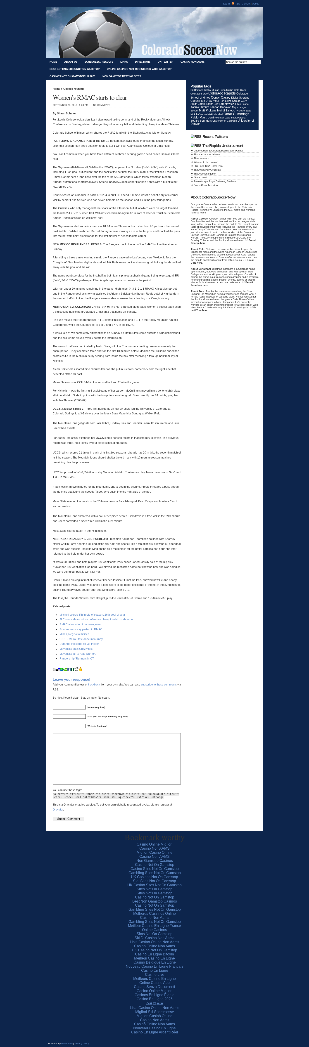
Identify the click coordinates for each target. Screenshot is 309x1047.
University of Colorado (224, 120)
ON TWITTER (165, 61)
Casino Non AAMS (154, 848)
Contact (246, 3)
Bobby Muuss (211, 90)
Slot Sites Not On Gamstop (154, 881)
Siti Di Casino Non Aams (154, 938)
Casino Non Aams (192, 61)
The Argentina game (205, 173)
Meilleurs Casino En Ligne (154, 979)
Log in (226, 3)
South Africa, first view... (207, 185)
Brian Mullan (226, 90)
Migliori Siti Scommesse (154, 1012)
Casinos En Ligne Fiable (154, 995)
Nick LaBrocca (198, 114)
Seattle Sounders (201, 120)
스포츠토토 (154, 1003)
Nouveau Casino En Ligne (154, 1028)
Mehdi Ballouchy (227, 110)
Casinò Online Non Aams (154, 1024)
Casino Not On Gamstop (154, 865)
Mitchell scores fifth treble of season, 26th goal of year (92, 614)
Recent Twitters (215, 137)
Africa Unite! (200, 177)
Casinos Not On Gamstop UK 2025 (72, 76)
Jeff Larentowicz (224, 104)
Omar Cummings (236, 114)
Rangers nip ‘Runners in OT (76, 658)
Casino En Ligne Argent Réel (154, 1032)
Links (124, 61)
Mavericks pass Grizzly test (76, 648)
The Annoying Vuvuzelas (207, 169)
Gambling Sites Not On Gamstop (154, 873)
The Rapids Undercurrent (222, 146)
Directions (142, 61)
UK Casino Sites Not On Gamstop (154, 885)
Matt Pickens (207, 110)
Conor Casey (221, 97)
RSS (237, 3)
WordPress (67, 1043)
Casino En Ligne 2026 (155, 999)
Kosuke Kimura (199, 107)
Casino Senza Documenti (154, 987)
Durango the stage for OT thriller (79, 643)
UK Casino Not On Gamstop (154, 950)
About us (70, 61)
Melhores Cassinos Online (154, 913)
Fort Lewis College (230, 100)
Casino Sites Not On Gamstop (155, 869)
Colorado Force (199, 93)
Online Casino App (154, 983)
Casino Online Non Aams (154, 946)
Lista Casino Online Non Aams (154, 942)
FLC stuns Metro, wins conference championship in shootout (96, 619)
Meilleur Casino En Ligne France (154, 926)
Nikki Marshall (215, 114)
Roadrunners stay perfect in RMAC (80, 629)
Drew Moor (212, 100)
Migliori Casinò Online (154, 1016)
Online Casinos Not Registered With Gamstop (139, 69)
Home (53, 61)
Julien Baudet (242, 104)
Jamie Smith (205, 104)
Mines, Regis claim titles (74, 634)
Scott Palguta (238, 117)
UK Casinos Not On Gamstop (154, 877)
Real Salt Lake (222, 117)
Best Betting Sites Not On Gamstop (75, 69)
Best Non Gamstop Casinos (154, 901)
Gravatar (58, 809)
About (255, 3)
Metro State (244, 110)
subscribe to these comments (159, 684)
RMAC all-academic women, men (80, 624)
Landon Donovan (220, 107)
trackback (94, 684)
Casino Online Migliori (154, 844)
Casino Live (154, 974)
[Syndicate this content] (196, 137)
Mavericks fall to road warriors (77, 653)
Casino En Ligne (154, 970)
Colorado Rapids (222, 93)
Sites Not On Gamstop (154, 889)
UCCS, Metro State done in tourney (81, 639)
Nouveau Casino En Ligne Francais (154, 966)
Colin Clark (240, 90)
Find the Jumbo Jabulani (207, 154)
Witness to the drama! (206, 162)
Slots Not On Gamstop (154, 934)
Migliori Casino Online (154, 852)
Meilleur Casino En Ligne (154, 958)
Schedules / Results (99, 61)
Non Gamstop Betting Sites (121, 76)
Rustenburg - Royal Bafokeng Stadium (215, 181)
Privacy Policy (82, 1043)
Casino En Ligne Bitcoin (154, 954)
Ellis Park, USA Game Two (208, 166)
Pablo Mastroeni (202, 117)
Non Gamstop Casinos (154, 861)
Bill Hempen (196, 90)
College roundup (73, 88)
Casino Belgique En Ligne (154, 962)
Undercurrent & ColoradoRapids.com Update (218, 150)
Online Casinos (154, 930)
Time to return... (202, 158)
